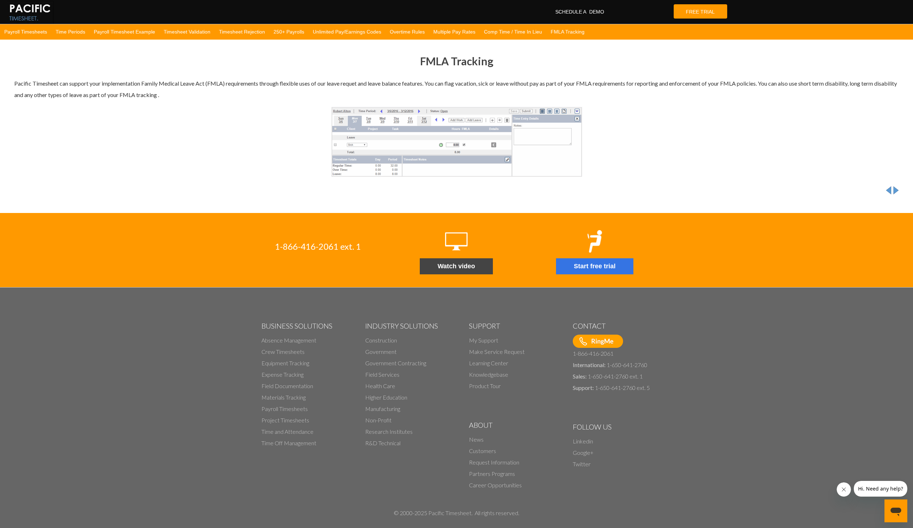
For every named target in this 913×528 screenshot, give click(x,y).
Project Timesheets (285, 420)
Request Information (494, 462)
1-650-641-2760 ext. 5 (622, 387)
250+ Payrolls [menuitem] (289, 32)
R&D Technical (383, 443)
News (476, 439)
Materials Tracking (283, 397)
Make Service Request (497, 351)
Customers (482, 450)
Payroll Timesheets (284, 408)
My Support (483, 340)
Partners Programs (492, 473)
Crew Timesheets (283, 351)
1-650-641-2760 (627, 364)
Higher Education (386, 397)
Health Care (380, 385)
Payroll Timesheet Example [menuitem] (124, 32)
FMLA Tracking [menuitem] (568, 32)
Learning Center (488, 363)
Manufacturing (382, 408)
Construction (381, 340)
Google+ (583, 452)
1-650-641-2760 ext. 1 (615, 376)
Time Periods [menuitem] (70, 32)
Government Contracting (395, 363)
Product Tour (485, 385)
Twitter (582, 464)
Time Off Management (288, 443)
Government (381, 351)
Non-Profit (378, 420)
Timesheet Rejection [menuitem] (242, 32)
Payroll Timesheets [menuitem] (25, 32)
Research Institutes (389, 431)
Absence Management (288, 340)
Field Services (382, 374)
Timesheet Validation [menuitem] (187, 32)
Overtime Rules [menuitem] (407, 32)
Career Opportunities (495, 485)
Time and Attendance (287, 431)
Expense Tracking (282, 374)
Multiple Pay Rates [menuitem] (454, 32)
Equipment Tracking (285, 363)
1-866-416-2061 (593, 353)
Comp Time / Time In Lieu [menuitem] (513, 32)
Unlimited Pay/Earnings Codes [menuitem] (347, 32)
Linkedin (583, 441)
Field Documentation (287, 385)
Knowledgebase (488, 374)
